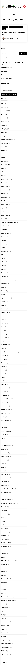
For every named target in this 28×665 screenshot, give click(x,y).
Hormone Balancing (6, 398)
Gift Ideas (3, 355)
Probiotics (3, 535)
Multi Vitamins (4, 474)
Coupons (3, 276)
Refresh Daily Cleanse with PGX (9, 560)
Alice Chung (4, 107)
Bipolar (2, 175)
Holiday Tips (4, 395)
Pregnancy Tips (5, 532)
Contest (3, 265)
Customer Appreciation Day (8, 280)
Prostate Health (5, 543)
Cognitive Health (5, 251)
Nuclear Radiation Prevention (8, 503)
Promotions (4, 539)
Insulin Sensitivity (5, 420)
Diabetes (3, 291)
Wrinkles (3, 650)
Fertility (3, 330)
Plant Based (4, 528)
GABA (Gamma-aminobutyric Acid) (10, 352)
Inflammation (4, 413)
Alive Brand (4, 110)
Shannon (7, 38)
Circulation (4, 236)
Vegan (2, 629)
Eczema (3, 301)
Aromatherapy (4, 143)
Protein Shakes (5, 546)
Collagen (3, 258)
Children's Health (5, 226)
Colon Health (4, 262)
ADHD (2, 103)
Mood (2, 470)
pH (1, 525)
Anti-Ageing (4, 129)
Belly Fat (3, 172)
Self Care (3, 582)
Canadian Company (6, 215)
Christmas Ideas (5, 233)
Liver (2, 438)
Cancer (3, 218)
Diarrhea (3, 294)
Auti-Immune (4, 154)
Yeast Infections (5, 654)
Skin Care (3, 589)
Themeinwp (5, 662)
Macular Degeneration (6, 442)
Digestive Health (5, 298)
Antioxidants (4, 132)
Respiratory (4, 564)
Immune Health (5, 406)
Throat (4, 29)
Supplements (4, 607)
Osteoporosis (4, 514)
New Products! (5, 492)
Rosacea (3, 571)
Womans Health (5, 647)
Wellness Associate (6, 643)
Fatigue (3, 326)
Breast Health (4, 204)
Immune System (5, 409)
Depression (4, 283)
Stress (2, 604)
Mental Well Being (5, 456)
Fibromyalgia (4, 334)
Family (2, 319)
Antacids (3, 125)
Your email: (4, 88)
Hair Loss (3, 380)
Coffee (3, 247)
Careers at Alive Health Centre (8, 222)
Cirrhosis (3, 240)
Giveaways (4, 359)
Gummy (3, 370)
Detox (2, 287)
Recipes (3, 557)
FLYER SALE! (4, 344)
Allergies (3, 118)
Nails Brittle (4, 485)
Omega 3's (3, 506)
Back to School (5, 164)
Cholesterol (4, 229)
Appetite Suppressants (7, 139)
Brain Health (4, 200)
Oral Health (4, 510)
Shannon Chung (5, 586)
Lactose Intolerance (6, 431)
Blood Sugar (4, 193)
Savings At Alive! (5, 578)
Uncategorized (5, 622)
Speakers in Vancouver (7, 597)
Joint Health (4, 424)
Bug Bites (3, 208)
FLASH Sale (4, 337)
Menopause (4, 449)
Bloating (3, 182)
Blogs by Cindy (5, 186)
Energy (3, 305)
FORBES (3, 348)
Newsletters (4, 496)
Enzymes (3, 308)
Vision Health (4, 636)
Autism (3, 157)
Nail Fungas (4, 481)
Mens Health (4, 453)
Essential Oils (4, 312)
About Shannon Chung (7, 67)
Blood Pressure (5, 190)
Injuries (3, 416)
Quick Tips (3, 553)
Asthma (3, 150)
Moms (2, 467)
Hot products (4, 402)
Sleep (2, 593)
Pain (2, 517)
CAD (2, 211)
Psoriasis (3, 550)
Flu (1, 341)
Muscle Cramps (5, 478)
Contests (3, 269)
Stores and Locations (6, 78)
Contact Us (4, 71)
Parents (3, 521)
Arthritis (3, 146)
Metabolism (4, 460)
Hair (2, 377)
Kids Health (4, 427)
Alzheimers (4, 121)
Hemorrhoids (4, 391)
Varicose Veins (5, 625)
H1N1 (2, 373)
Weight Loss (4, 640)
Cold (2, 254)
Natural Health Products (7, 488)
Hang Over (3, 384)
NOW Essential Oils (6, 499)
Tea (2, 611)
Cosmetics (4, 272)
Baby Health (4, 161)
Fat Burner (3, 323)
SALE (2, 575)
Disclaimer (3, 74)
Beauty (3, 168)
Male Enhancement (6, 445)
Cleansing (3, 244)
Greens (3, 366)
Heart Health (4, 388)
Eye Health (4, 316)
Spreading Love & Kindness (8, 600)
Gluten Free (4, 363)
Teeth (2, 615)
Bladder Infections (5, 179)
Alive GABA (4, 114)
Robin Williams (5, 568)
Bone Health (4, 197)
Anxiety (3, 136)
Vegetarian (4, 632)
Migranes (3, 463)
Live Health (4, 435)
